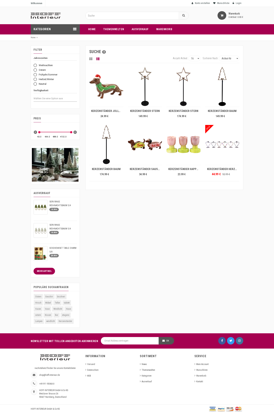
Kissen (48, 315)
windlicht (50, 321)
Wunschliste (201, 370)
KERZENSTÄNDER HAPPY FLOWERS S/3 (184, 169)
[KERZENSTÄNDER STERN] (145, 86)
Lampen (38, 321)
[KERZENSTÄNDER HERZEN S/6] (222, 144)
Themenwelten (148, 370)
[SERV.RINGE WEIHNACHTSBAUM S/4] (41, 207)
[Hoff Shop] (46, 15)
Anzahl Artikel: (180, 58)
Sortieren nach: (210, 58)
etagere (65, 315)
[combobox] (52, 98)
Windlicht (57, 309)
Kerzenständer (65, 321)
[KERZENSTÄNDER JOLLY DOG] (106, 86)
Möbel (48, 302)
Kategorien (147, 375)
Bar (56, 315)
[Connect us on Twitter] (230, 340)
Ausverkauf (147, 381)
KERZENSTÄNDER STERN (145, 111)
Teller (57, 302)
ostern (38, 315)
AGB (89, 375)
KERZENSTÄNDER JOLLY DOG (107, 111)
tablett (67, 302)
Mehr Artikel (44, 271)
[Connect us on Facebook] (222, 340)
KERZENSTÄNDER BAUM (222, 111)
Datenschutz (93, 370)
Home (33, 37)
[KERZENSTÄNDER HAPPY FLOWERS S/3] (183, 144)
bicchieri (61, 296)
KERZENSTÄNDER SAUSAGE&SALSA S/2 (146, 169)
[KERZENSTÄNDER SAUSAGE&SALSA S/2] (145, 144)
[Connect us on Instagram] (239, 340)
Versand (91, 364)
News (144, 364)
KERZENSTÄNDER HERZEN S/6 (223, 169)
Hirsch (38, 302)
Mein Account (202, 364)
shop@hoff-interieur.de (49, 375)
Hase (68, 309)
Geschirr (49, 296)
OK (167, 340)
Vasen (38, 309)
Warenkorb (201, 375)
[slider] (39, 132)
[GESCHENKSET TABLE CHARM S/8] (41, 253)
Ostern (38, 296)
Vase (47, 309)
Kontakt (199, 381)
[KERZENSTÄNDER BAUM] (222, 86)
